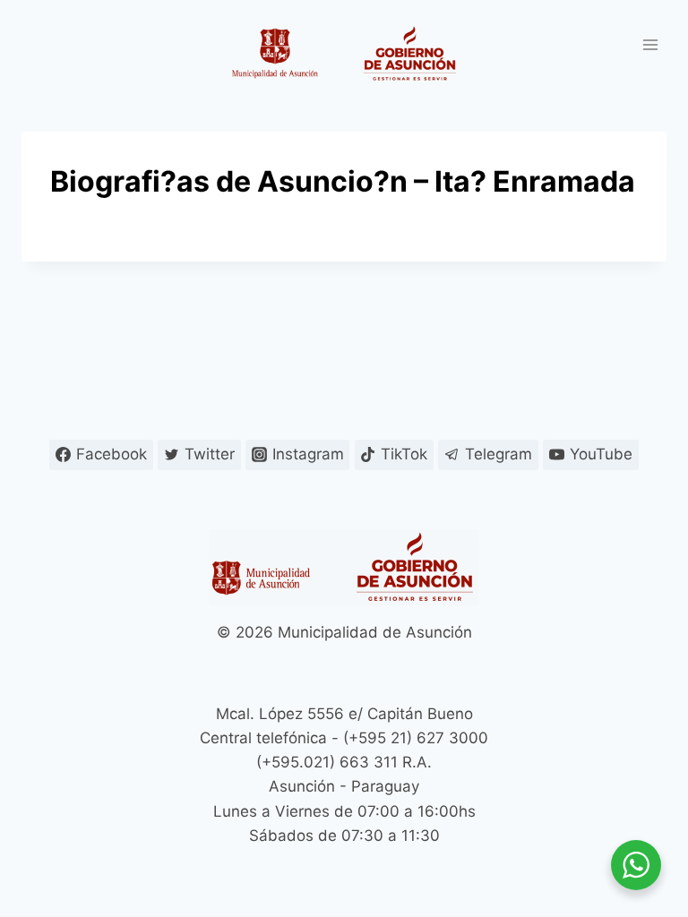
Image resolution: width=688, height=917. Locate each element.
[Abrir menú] (649, 44)
